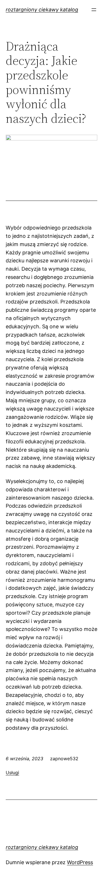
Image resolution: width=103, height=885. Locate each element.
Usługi (12, 772)
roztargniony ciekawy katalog (42, 10)
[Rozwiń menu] (93, 9)
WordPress (80, 862)
